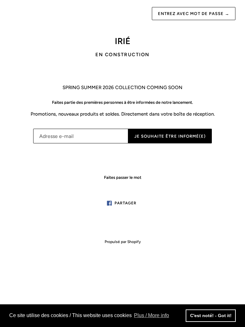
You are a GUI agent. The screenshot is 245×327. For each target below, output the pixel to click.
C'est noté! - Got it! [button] (211, 315)
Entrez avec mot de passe (193, 13)
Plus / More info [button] (151, 315)
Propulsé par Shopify (123, 242)
